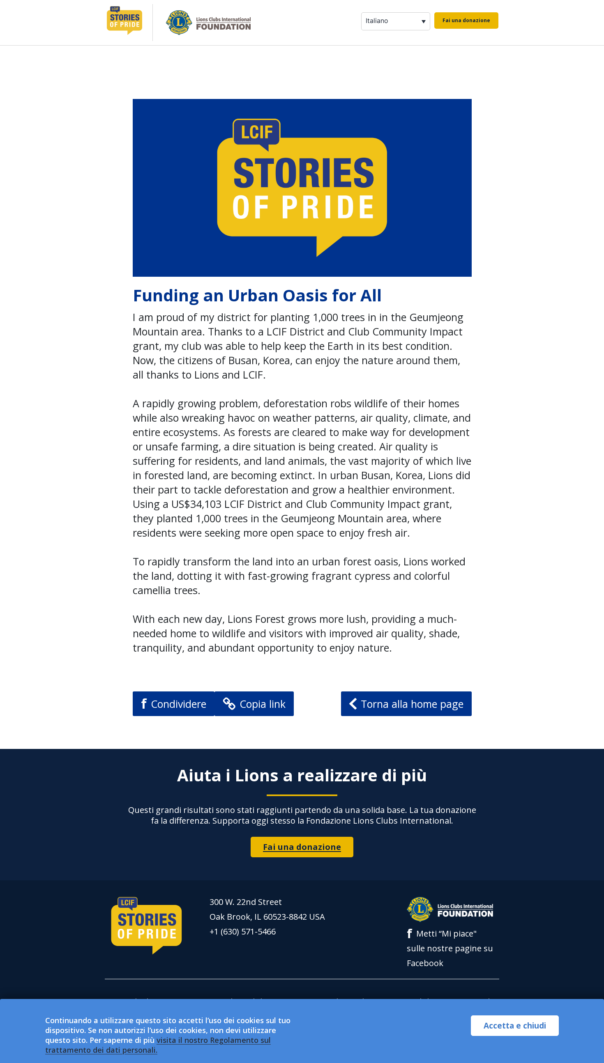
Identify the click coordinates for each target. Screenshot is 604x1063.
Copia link (263, 704)
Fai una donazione (466, 20)
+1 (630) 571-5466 (243, 931)
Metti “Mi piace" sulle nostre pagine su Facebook (450, 947)
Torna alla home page (412, 704)
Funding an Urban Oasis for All (257, 295)
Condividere (173, 703)
